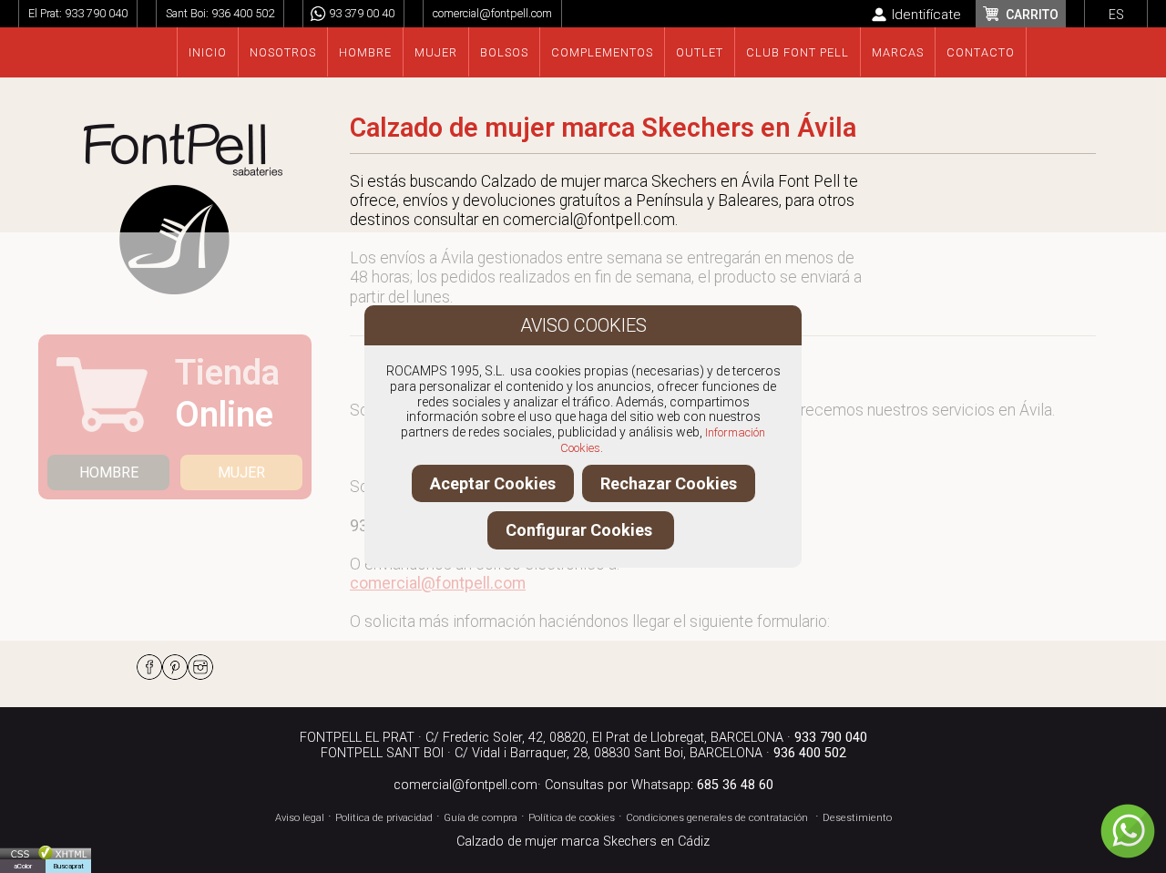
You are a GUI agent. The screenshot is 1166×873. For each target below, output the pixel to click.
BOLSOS (504, 52)
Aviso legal (299, 818)
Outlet (699, 52)
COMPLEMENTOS (602, 52)
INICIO (208, 52)
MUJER (241, 472)
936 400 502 (242, 13)
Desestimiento (857, 818)
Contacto (980, 52)
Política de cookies (571, 818)
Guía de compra (480, 818)
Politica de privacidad (384, 818)
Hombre (365, 52)
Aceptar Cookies (493, 483)
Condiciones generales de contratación (717, 818)
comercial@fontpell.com (492, 13)
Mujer (435, 52)
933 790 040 (96, 13)
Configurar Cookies (581, 529)
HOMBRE (108, 472)
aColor (23, 866)
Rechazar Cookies (668, 483)
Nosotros (283, 52)
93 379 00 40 (361, 13)
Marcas (898, 52)
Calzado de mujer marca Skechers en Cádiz (583, 841)
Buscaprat (68, 866)
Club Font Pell (797, 52)
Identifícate (926, 14)
